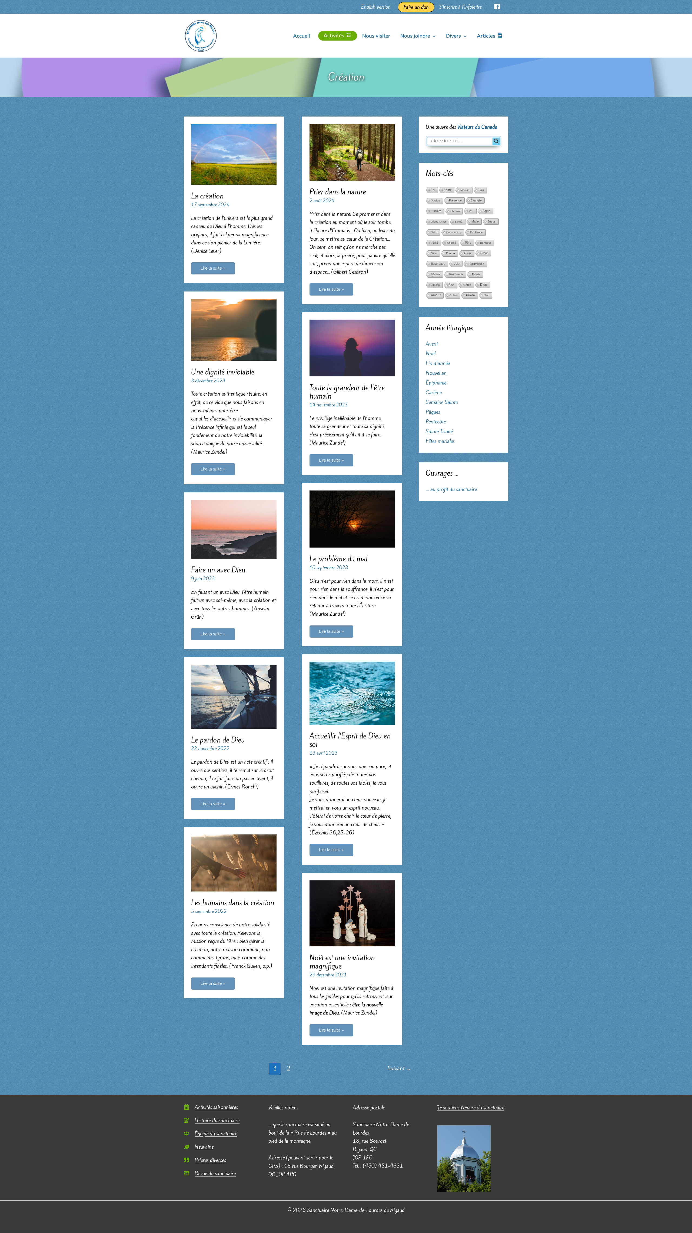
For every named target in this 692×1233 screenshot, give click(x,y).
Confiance (476, 232)
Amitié (467, 253)
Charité (451, 242)
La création (207, 196)
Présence (455, 200)
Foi (433, 189)
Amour (436, 295)
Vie (471, 211)
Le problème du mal (338, 559)
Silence (435, 274)
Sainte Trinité (439, 431)
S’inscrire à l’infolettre (460, 7)
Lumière (436, 211)
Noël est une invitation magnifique (342, 962)
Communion (453, 232)
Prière (470, 295)
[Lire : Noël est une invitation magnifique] (352, 912)
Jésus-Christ (438, 221)
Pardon (435, 200)
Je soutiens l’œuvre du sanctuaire (470, 1107)
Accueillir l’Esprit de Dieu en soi (350, 740)
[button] (433, 35)
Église (486, 211)
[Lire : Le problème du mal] (352, 518)
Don (486, 295)
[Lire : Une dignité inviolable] (234, 329)
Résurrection (476, 263)
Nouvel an (436, 372)
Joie (457, 263)
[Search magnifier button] (496, 141)
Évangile (476, 200)
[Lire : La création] (234, 153)
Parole (476, 274)
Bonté (459, 221)
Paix (481, 189)
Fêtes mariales (440, 441)
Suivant (399, 1068)
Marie (475, 221)
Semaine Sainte (442, 402)
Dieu (483, 285)
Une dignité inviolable (222, 372)
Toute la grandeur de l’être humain (347, 392)
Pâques (433, 411)
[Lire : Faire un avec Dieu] (234, 528)
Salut (434, 232)
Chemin (455, 211)
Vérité (434, 242)
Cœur (484, 253)
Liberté (435, 284)
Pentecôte (436, 421)
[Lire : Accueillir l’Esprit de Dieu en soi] (352, 692)
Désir (434, 253)
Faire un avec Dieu (218, 570)
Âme (451, 284)
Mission (465, 189)
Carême (434, 392)
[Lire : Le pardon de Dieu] (234, 696)
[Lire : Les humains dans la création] (234, 862)
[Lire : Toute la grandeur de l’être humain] (352, 347)
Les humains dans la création (232, 903)
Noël (430, 353)
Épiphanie (436, 382)
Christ (467, 284)
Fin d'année (438, 363)
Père (468, 242)
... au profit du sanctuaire (451, 489)
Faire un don (416, 7)
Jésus (492, 221)
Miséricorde (456, 274)
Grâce (453, 295)
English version (376, 7)
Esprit (447, 189)
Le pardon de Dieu (218, 740)
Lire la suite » (212, 270)
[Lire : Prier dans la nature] (352, 151)
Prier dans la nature (338, 192)
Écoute (450, 253)
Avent (432, 343)
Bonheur (485, 242)
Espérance (438, 263)
